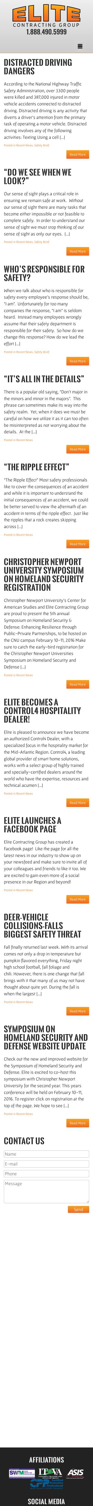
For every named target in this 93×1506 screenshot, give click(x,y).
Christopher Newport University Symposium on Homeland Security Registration (44, 574)
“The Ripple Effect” (36, 467)
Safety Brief (41, 145)
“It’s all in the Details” (44, 379)
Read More (78, 154)
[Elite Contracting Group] (46, 15)
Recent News (24, 145)
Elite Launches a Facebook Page (32, 825)
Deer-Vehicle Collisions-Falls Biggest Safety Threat (42, 925)
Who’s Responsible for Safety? (44, 273)
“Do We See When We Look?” (38, 176)
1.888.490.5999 (47, 32)
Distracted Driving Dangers (38, 67)
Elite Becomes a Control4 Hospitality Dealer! (42, 710)
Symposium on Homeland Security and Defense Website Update (46, 1037)
